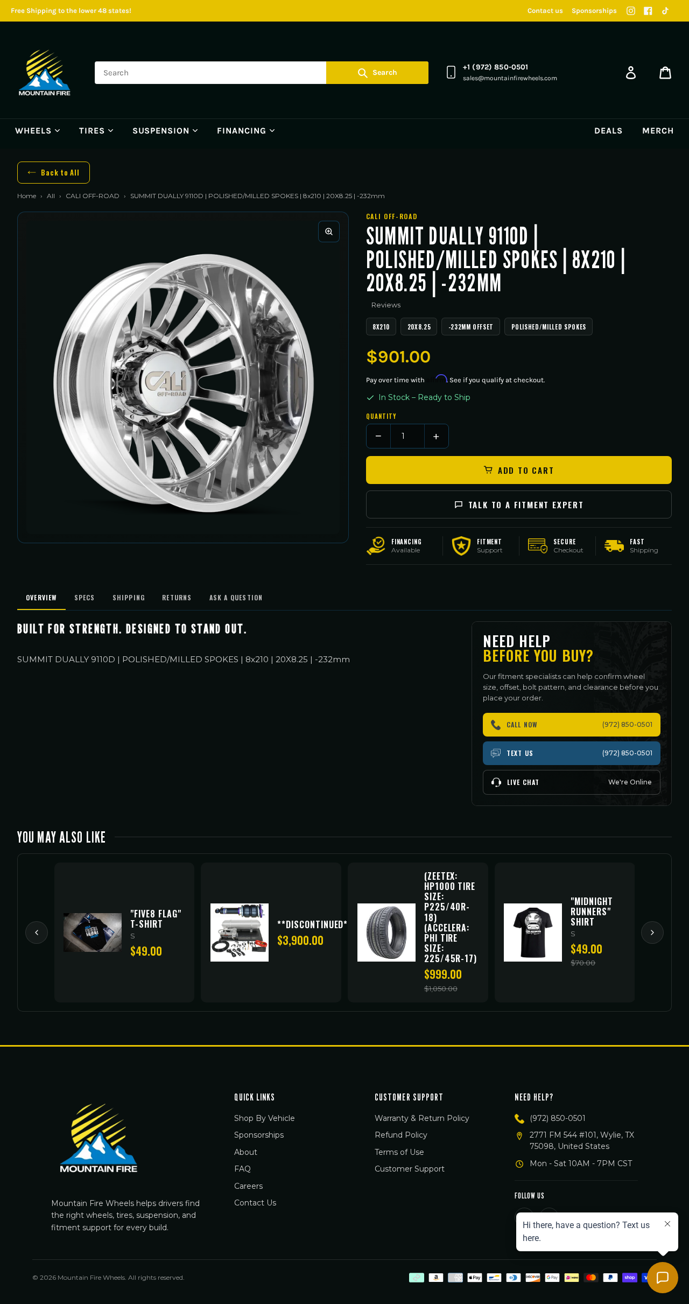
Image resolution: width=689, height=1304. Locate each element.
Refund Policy (401, 1135)
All (51, 196)
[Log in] (631, 72)
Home (26, 196)
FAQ (242, 1169)
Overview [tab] (41, 597)
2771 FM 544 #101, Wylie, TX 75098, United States (582, 1140)
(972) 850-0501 (558, 1118)
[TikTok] (665, 10)
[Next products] (652, 932)
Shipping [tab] (129, 597)
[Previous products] (36, 932)
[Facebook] (648, 10)
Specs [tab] (84, 597)
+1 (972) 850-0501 (495, 67)
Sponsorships (594, 10)
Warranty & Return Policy (422, 1118)
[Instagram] (631, 10)
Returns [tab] (177, 597)
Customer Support (410, 1169)
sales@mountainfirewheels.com (510, 78)
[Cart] (665, 72)
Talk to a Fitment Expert (526, 504)
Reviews (385, 304)
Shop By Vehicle (264, 1118)
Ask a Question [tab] (236, 597)
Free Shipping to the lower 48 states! (71, 10)
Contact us (545, 10)
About (245, 1152)
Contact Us (255, 1203)
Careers (248, 1186)
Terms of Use (399, 1152)
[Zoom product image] (329, 231)
